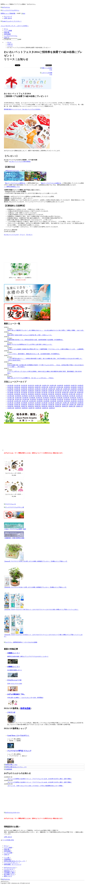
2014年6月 (46, 397)
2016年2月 (58, 394)
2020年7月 (74, 385)
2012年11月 (25, 401)
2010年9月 (80, 403)
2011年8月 (24, 403)
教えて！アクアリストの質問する (15, 183)
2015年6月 (38, 396)
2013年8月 (39, 399)
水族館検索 (7, 859)
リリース (10, 45)
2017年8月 (10, 392)
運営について (8, 876)
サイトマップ (8, 16)
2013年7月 (46, 399)
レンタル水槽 (8, 852)
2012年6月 (53, 401)
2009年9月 (10, 406)
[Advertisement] (16, 249)
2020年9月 (60, 385)
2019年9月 (67, 387)
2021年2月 (24, 385)
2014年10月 (18, 397)
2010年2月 (51, 404)
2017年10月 (73, 390)
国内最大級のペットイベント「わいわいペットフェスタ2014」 (22, 109)
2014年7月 (39, 397)
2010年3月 (44, 404)
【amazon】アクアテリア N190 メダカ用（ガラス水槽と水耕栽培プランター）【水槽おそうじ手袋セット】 (35, 561)
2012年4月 (67, 401)
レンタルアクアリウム (10, 36)
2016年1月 (65, 394)
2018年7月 (10, 390)
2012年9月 (39, 401)
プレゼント (29, 234)
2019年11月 (52, 387)
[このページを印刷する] (46, 74)
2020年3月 (24, 387)
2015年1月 (72, 396)
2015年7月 (31, 396)
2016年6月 (31, 394)
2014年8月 (32, 397)
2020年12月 (38, 385)
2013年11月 (18, 399)
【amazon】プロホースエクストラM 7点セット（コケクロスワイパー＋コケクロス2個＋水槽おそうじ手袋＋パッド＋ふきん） (41, 609)
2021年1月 (31, 385)
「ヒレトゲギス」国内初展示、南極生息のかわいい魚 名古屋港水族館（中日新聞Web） (33, 354)
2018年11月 (59, 389)
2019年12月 (44, 387)
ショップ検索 (8, 30)
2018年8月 (80, 389)
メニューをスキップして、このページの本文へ (15, 26)
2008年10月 (10, 408)
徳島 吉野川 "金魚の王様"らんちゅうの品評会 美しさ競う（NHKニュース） (29, 335)
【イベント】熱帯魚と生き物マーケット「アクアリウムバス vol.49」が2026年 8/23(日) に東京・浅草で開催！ (39, 778)
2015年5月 (45, 396)
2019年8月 (74, 387)
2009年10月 (80, 404)
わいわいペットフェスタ (11, 234)
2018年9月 (74, 389)
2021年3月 (17, 385)
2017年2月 (51, 392)
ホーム (6, 29)
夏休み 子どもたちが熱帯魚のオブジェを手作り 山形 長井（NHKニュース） (29, 344)
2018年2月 (44, 390)
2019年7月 (80, 387)
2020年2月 (31, 387)
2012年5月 (60, 401)
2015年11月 (79, 394)
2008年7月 (31, 408)
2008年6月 (38, 408)
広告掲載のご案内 (9, 872)
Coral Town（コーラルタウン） (18, 735)
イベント (22, 234)
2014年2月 (73, 397)
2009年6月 (31, 406)
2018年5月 (24, 390)
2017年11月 (65, 390)
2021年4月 (10, 385)
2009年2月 (58, 406)
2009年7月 (24, 406)
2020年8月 (67, 385)
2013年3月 (74, 399)
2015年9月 (18, 396)
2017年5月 (31, 392)
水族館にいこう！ (13, 653)
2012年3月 (74, 401)
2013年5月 (60, 399)
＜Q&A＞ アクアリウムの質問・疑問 (15, 529)
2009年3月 (51, 406)
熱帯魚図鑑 (7, 34)
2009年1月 (65, 406)
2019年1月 (44, 389)
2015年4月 (52, 396)
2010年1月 (58, 404)
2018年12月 (51, 389)
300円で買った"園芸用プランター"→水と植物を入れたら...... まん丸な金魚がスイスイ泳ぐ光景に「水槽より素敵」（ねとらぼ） (45, 330)
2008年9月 (18, 408)
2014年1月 (80, 397)
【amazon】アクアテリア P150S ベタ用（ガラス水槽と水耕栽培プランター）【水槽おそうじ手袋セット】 (35, 587)
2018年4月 (31, 390)
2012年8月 (46, 401)
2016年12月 (65, 392)
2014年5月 (52, 397)
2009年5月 (38, 406)
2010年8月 (10, 404)
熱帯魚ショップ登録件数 (8, 13)
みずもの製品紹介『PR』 (16, 694)
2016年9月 (10, 394)
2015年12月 (72, 394)
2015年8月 (25, 396)
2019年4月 (24, 389)
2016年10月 (80, 392)
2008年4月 (52, 408)
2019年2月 (38, 389)
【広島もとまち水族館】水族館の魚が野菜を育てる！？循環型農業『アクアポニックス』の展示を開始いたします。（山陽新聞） (45, 349)
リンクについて (8, 869)
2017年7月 (17, 392)
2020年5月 (10, 387)
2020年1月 (38, 387)
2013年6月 (53, 399)
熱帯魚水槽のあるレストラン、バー (15, 861)
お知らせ (6, 37)
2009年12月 (65, 404)
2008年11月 (79, 406)
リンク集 (6, 857)
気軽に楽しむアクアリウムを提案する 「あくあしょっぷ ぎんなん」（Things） (30, 378)
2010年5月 (31, 404)
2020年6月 (80, 385)
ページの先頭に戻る (8, 840)
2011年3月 (44, 403)
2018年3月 (38, 390)
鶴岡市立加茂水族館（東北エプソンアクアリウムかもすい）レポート (27, 656)
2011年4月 (38, 403)
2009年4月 (44, 406)
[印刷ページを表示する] (46, 69)
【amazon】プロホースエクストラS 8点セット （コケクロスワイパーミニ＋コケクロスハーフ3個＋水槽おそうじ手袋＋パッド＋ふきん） (43, 635)
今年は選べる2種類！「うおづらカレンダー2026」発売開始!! (25, 697)
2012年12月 (17, 401)
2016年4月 (44, 394)
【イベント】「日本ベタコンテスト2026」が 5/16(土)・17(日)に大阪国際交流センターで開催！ (35, 785)
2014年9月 (25, 397)
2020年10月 (52, 385)
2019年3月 (31, 389)
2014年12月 (79, 396)
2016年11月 (72, 392)
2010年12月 (58, 403)
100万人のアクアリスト (12, 170)
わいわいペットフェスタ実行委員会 (20, 161)
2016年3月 (51, 394)
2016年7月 (24, 394)
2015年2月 (65, 396)
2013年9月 (33, 399)
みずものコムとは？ (10, 867)
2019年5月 (17, 389)
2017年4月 (38, 392)
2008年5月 (45, 408)
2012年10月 (32, 401)
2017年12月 (58, 390)
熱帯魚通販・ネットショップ (12, 864)
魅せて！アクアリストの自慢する (51, 183)
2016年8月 (17, 394)
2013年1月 (10, 401)
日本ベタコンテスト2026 (14, 683)
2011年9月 (17, 403)
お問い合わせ (8, 18)
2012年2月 (80, 401)
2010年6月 (24, 404)
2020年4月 (17, 387)
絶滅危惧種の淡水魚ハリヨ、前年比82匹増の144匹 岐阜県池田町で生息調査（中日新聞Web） (35, 339)
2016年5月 (38, 394)
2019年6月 (10, 389)
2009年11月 (72, 404)
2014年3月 (66, 397)
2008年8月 (25, 408)
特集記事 (6, 32)
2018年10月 (66, 389)
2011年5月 (31, 403)
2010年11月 (65, 403)
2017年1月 (58, 392)
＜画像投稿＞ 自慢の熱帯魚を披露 (14, 538)
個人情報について (9, 874)
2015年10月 (10, 396)
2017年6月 (24, 392)
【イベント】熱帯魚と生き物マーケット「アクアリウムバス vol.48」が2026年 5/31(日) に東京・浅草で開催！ (39, 782)
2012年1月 (10, 403)
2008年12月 (72, 406)
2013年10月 (25, 399)
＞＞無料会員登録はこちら (12, 186)
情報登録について (9, 871)
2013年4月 (67, 399)
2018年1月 (51, 390)
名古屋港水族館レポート (14, 670)
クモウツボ (11, 712)
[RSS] (23, 13)
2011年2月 (51, 403)
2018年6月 (17, 390)
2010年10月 (73, 403)
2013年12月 (10, 399)
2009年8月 (17, 406)
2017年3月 (44, 392)
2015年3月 (59, 396)
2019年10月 (59, 387)
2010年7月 (17, 404)
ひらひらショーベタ (14, 680)
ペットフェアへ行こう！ (11, 862)
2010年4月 (38, 404)
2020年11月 (45, 385)
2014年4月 (59, 397)
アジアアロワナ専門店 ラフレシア (19, 751)
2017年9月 (80, 390)
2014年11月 (10, 397)
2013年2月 (80, 399)
